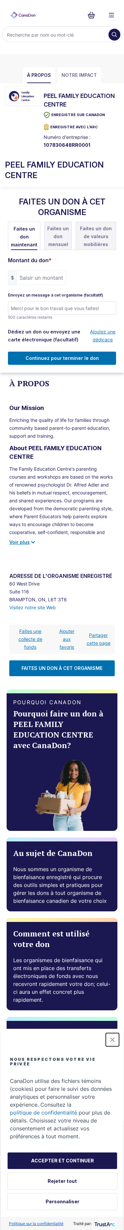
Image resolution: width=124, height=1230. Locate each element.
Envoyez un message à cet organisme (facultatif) (55, 295)
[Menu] (111, 15)
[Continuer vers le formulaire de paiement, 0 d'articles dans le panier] (93, 15)
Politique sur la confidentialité (36, 1223)
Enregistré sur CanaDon (78, 114)
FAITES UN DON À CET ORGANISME (62, 668)
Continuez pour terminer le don (62, 358)
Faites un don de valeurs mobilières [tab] (96, 236)
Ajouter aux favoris (66, 639)
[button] (112, 1039)
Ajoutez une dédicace (102, 335)
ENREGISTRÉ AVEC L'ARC (74, 127)
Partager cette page (98, 639)
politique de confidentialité (43, 1112)
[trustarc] (104, 1223)
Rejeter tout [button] (62, 1181)
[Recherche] (114, 35)
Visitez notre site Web (32, 607)
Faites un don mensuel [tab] (58, 236)
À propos (39, 75)
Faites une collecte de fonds (30, 639)
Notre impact (79, 75)
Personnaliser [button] (62, 1201)
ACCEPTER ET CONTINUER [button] (62, 1160)
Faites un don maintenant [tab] (24, 236)
